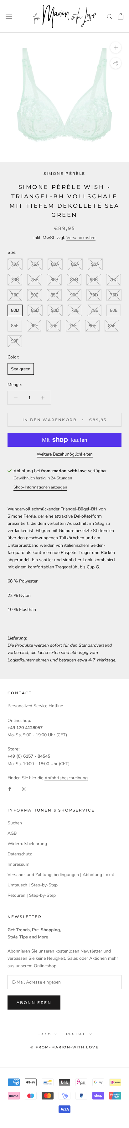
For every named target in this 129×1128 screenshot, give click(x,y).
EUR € (44, 1034)
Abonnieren (34, 1002)
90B (94, 280)
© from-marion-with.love (64, 1047)
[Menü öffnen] (9, 16)
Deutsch (76, 1034)
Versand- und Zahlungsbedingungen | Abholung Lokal (61, 875)
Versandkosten (80, 238)
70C (113, 280)
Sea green (20, 369)
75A (35, 264)
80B (54, 280)
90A (95, 264)
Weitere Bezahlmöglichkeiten (65, 454)
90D (55, 310)
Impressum (18, 864)
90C (74, 295)
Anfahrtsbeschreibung (66, 778)
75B (35, 280)
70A (15, 264)
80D (15, 310)
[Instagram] (24, 788)
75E (94, 310)
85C (54, 295)
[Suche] (109, 16)
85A (75, 264)
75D (114, 295)
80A (55, 264)
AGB (12, 833)
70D (94, 295)
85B (74, 280)
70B (15, 280)
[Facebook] (10, 788)
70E (75, 310)
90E (34, 326)
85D (35, 310)
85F (112, 326)
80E (113, 310)
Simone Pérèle (64, 173)
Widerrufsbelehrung (27, 844)
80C (35, 295)
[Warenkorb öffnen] (120, 16)
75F (73, 326)
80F (92, 326)
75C (15, 295)
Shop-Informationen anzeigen (40, 487)
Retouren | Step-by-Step (32, 895)
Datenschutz (20, 854)
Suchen (15, 823)
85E (14, 326)
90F (14, 341)
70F (53, 326)
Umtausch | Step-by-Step (33, 885)
